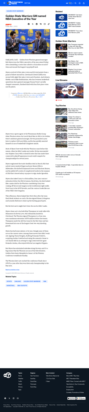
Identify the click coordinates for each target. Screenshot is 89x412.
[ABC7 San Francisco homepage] (15, 3)
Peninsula (33, 384)
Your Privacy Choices (16, 404)
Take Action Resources (52, 376)
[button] (4, 3)
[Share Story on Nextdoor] (40, 24)
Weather (20, 378)
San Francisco (34, 376)
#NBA (15, 95)
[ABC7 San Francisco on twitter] (9, 398)
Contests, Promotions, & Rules (75, 392)
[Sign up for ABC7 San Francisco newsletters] (17, 398)
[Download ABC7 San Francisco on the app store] (71, 398)
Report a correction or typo (12, 270)
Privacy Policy (6, 404)
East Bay (32, 378)
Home (20, 376)
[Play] (69, 90)
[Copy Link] (48, 24)
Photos (20, 387)
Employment (70, 389)
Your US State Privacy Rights (41, 404)
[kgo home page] (7, 375)
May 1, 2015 (39, 97)
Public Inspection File (72, 404)
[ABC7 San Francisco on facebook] (5, 398)
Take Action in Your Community (75, 384)
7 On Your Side (50, 378)
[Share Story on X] (32, 24)
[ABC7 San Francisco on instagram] (13, 398)
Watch (20, 384)
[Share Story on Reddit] (36, 24)
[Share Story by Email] (44, 24)
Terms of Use (52, 404)
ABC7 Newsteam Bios (72, 378)
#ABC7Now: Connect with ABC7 (76, 381)
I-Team (48, 381)
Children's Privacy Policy (27, 404)
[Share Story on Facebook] (28, 24)
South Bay (33, 381)
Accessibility (69, 387)
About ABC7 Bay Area (72, 376)
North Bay (33, 387)
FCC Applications (7, 406)
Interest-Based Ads (61, 404)
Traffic (20, 381)
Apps (19, 389)
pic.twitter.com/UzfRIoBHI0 (37, 95)
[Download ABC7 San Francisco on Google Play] (81, 398)
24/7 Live (27, 3)
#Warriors (20, 93)
